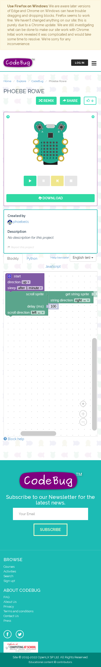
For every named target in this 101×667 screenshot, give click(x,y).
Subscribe (50, 529)
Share (72, 101)
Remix (48, 101)
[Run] (30, 181)
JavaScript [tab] (53, 266)
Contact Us (11, 616)
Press (7, 620)
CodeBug (37, 81)
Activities (10, 571)
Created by (17, 216)
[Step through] (57, 181)
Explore (21, 81)
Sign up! (9, 581)
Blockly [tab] (13, 258)
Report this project (22, 247)
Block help (15, 439)
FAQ (6, 597)
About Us (10, 602)
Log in (79, 62)
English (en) (82, 257)
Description (17, 231)
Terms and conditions (18, 611)
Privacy (9, 606)
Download (52, 198)
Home (7, 81)
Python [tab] (32, 258)
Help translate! (60, 257)
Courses (9, 566)
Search (8, 576)
